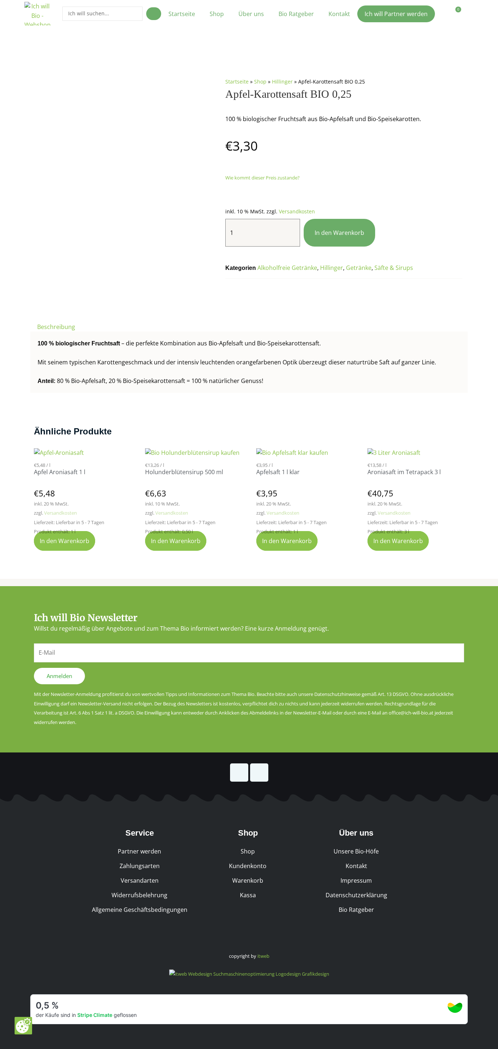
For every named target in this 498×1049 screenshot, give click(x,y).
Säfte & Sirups (393, 268)
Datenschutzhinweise (337, 694)
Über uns (251, 14)
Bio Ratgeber (296, 14)
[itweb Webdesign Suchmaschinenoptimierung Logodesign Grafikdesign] (249, 973)
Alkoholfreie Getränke (287, 268)
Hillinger (282, 81)
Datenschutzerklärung (356, 895)
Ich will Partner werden (396, 14)
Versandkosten (297, 211)
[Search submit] (153, 13)
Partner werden (139, 851)
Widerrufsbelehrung (139, 895)
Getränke (358, 268)
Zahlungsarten (140, 866)
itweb (263, 956)
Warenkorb (247, 880)
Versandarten (140, 880)
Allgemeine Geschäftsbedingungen (139, 910)
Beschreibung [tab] (56, 327)
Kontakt (339, 14)
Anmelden (59, 676)
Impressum (356, 880)
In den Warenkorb (339, 233)
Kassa (248, 895)
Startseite (181, 14)
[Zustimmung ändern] (23, 1025)
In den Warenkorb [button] (64, 541)
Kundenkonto (247, 866)
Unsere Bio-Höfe (356, 851)
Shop (217, 14)
